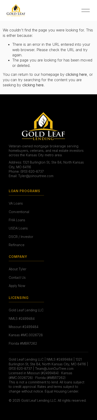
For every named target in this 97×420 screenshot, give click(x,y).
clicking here (76, 74)
